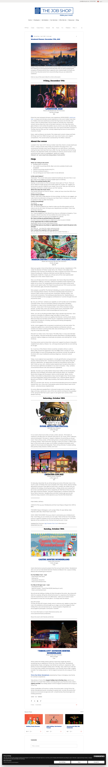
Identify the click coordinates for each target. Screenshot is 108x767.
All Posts (26, 27)
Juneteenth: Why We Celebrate (73, 727)
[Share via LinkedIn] (37, 701)
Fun (62, 27)
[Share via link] (40, 701)
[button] (81, 27)
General (48, 27)
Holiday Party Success (33, 726)
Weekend (68, 27)
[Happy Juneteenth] (74, 719)
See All (81, 711)
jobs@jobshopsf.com (84, 1)
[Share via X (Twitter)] (34, 701)
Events (57, 27)
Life (53, 27)
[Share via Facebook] (31, 701)
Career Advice (40, 27)
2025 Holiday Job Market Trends (54, 727)
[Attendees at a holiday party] (34, 719)
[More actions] (76, 36)
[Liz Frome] (54, 719)
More (74, 27)
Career (32, 27)
